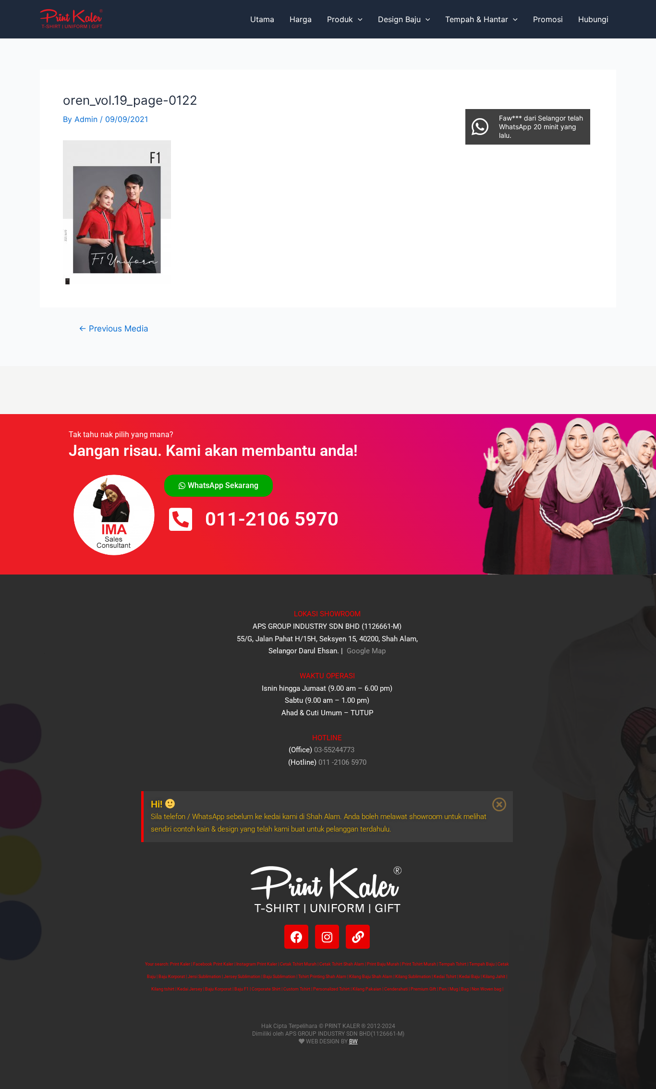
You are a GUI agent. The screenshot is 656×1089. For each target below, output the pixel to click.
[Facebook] (296, 937)
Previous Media (113, 328)
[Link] (358, 937)
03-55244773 (334, 750)
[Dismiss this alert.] (499, 804)
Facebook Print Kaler (213, 964)
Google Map (365, 651)
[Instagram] (327, 937)
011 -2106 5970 (342, 762)
